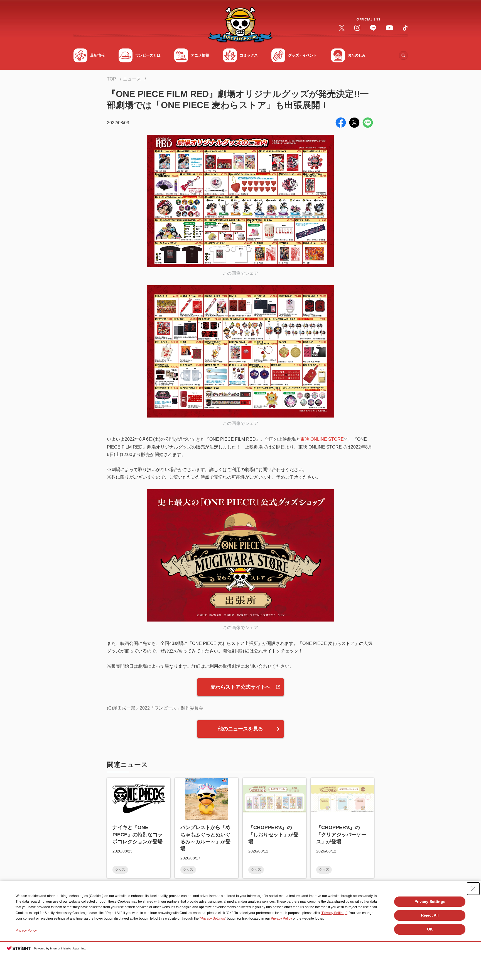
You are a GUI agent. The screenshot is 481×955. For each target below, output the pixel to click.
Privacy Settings (429, 901)
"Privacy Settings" (334, 913)
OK (430, 929)
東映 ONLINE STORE (322, 439)
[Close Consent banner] (473, 889)
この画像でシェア (240, 273)
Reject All (430, 915)
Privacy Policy (281, 918)
